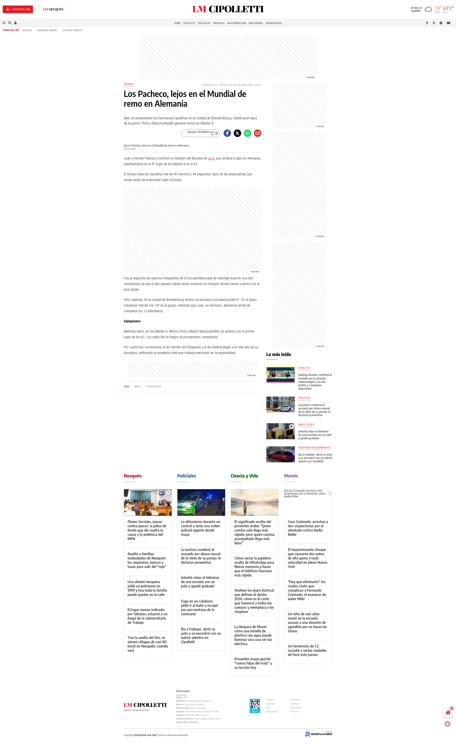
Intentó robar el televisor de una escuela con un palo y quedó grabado (314, 435)
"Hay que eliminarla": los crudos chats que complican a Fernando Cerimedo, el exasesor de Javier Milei (307, 590)
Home (177, 23)
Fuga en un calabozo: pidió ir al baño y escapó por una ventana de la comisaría (199, 607)
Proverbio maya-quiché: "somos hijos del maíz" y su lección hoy (253, 663)
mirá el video (306, 424)
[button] (4, 23)
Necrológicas (274, 23)
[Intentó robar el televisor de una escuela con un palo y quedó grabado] (280, 431)
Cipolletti (189, 23)
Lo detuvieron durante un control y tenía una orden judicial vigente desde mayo (200, 527)
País (268, 708)
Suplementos (272, 712)
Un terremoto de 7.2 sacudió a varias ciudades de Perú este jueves (307, 650)
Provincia (218, 23)
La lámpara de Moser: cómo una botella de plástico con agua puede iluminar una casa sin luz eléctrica (253, 635)
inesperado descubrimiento (314, 447)
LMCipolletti (209, 84)
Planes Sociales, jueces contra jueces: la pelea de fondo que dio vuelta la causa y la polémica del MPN (147, 530)
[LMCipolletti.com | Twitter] (434, 23)
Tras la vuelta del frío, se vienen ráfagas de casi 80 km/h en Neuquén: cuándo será (148, 643)
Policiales (204, 23)
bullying (27, 30)
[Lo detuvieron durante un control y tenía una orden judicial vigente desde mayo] (201, 502)
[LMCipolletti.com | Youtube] (448, 23)
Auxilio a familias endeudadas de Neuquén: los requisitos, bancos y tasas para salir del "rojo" (147, 560)
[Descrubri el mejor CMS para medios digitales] (318, 737)
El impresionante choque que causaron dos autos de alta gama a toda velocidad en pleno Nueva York (307, 558)
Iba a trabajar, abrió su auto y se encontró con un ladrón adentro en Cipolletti (315, 458)
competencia (153, 386)
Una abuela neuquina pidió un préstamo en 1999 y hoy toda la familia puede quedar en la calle (147, 588)
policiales (304, 398)
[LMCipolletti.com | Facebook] (428, 23)
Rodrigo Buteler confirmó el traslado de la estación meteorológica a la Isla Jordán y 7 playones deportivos (315, 381)
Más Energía (256, 23)
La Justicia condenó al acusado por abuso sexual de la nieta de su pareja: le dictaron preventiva (314, 410)
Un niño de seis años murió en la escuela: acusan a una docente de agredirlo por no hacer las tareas (307, 622)
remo (223, 84)
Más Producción (236, 23)
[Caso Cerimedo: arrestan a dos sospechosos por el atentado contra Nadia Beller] (308, 502)
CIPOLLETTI (304, 368)
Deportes (129, 84)
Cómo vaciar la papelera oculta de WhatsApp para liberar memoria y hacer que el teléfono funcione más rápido (254, 566)
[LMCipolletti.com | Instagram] (441, 23)
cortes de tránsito (72, 30)
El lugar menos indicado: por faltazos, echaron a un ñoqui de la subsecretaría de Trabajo (147, 616)
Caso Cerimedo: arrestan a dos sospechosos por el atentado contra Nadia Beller (308, 527)
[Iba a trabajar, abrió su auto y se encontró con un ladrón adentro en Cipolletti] (280, 454)
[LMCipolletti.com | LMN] (53, 9)
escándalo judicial (47, 30)
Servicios (295, 712)
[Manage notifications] (447, 724)
